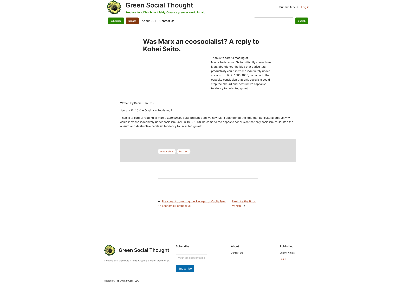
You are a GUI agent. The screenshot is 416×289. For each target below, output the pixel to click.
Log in (305, 7)
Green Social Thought (159, 5)
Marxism (183, 151)
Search (302, 20)
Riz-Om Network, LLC (127, 280)
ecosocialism (166, 151)
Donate (132, 20)
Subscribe (185, 268)
